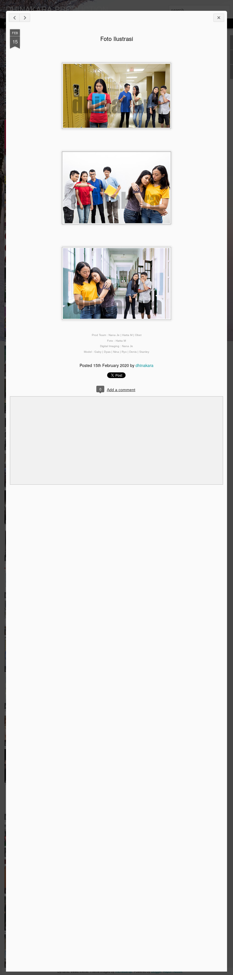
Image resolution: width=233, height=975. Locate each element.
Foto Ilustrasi (116, 38)
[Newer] (14, 18)
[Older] (24, 18)
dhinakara (144, 365)
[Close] (218, 18)
